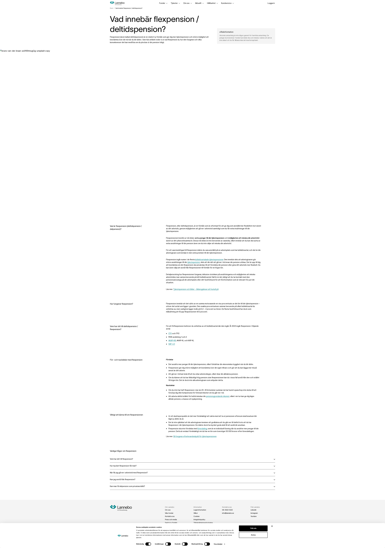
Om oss (186, 3)
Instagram (254, 513)
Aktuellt (198, 3)
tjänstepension (193, 262)
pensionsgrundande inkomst (217, 396)
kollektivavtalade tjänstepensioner (209, 260)
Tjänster (174, 3)
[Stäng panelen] (272, 526)
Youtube (253, 516)
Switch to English (171, 523)
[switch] (168, 544)
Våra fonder (169, 513)
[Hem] (118, 3)
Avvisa (253, 535)
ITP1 (170, 334)
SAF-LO (171, 344)
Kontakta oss (170, 516)
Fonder (162, 3)
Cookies (197, 516)
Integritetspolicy (199, 519)
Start (111, 8)
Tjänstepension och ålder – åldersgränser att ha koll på (195, 289)
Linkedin (253, 510)
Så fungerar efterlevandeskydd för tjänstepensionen (195, 436)
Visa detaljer (218, 544)
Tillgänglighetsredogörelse (203, 523)
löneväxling (202, 429)
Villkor (196, 513)
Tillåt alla (253, 528)
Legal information (200, 510)
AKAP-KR (172, 341)
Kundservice (226, 3)
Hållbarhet (211, 3)
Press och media (171, 519)
